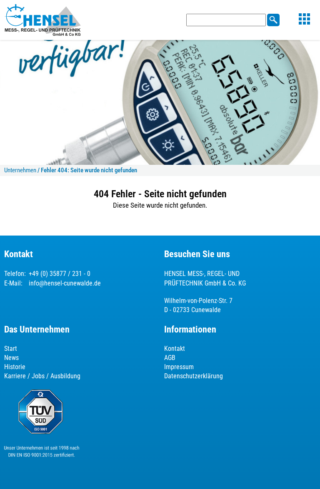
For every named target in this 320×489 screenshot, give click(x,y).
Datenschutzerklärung (193, 376)
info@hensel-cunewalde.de (65, 283)
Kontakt (174, 348)
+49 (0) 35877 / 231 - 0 (59, 274)
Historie (14, 367)
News (11, 358)
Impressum (179, 367)
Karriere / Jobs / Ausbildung (42, 376)
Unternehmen (20, 170)
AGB (169, 358)
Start (10, 348)
